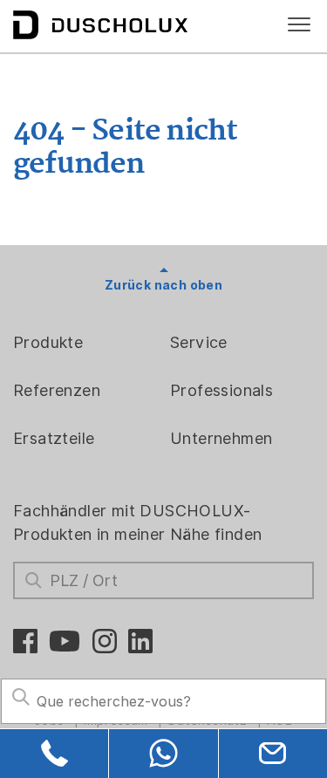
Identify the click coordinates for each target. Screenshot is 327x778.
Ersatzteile (53, 438)
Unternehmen (221, 438)
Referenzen (56, 390)
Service (199, 342)
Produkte (48, 342)
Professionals (221, 390)
